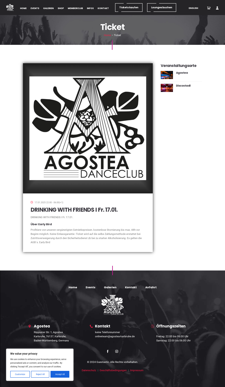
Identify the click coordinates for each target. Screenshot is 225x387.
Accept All (60, 374)
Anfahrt (151, 287)
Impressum (136, 370)
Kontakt (131, 287)
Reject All (40, 374)
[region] (39, 365)
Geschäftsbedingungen (113, 370)
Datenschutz (89, 370)
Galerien (110, 287)
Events (90, 287)
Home (107, 35)
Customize (20, 374)
